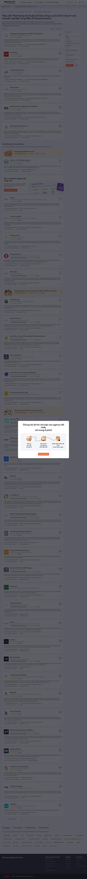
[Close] (67, 422)
